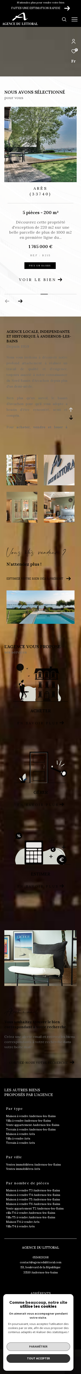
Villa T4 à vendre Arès (20, 1226)
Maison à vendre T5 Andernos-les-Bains (33, 1199)
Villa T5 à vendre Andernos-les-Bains (30, 1217)
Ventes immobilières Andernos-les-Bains (33, 1164)
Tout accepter (38, 1358)
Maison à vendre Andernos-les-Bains (31, 1116)
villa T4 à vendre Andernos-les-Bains (30, 1213)
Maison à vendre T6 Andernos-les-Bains (33, 1204)
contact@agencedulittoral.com (40, 1262)
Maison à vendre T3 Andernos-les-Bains (33, 1190)
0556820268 (41, 1257)
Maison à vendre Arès (20, 1134)
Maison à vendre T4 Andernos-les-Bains (33, 1195)
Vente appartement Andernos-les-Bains (32, 1125)
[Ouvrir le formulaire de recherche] (64, 19)
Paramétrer (38, 1346)
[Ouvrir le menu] (74, 19)
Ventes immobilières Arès (23, 1169)
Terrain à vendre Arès (20, 1143)
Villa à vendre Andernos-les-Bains (28, 1120)
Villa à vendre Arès (18, 1138)
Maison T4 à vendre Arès (23, 1222)
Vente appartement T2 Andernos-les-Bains (35, 1208)
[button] (20, 301)
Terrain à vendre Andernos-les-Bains (31, 1129)
